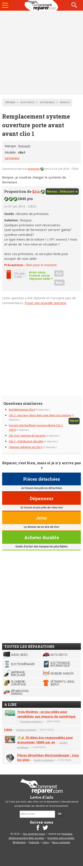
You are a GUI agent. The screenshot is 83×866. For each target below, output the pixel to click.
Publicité (34, 842)
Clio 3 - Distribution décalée (26, 441)
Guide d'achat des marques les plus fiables (41, 546)
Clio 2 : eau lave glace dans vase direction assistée (40, 415)
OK (59, 814)
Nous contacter (61, 842)
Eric (36, 191)
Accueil (41, 5)
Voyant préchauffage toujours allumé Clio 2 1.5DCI (36, 427)
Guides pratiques (26, 729)
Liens (8, 729)
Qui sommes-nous (34, 834)
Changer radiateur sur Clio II (26, 447)
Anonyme (33, 169)
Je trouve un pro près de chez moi (41, 507)
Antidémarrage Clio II (22, 410)
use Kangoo (12, 158)
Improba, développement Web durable (41, 836)
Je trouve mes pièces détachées (41, 488)
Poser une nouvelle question (45, 303)
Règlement (19, 842)
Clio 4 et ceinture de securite (27, 436)
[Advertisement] (41, 52)
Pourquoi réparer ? (31, 721)
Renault (24, 146)
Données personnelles (60, 838)
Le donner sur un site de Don (41, 527)
